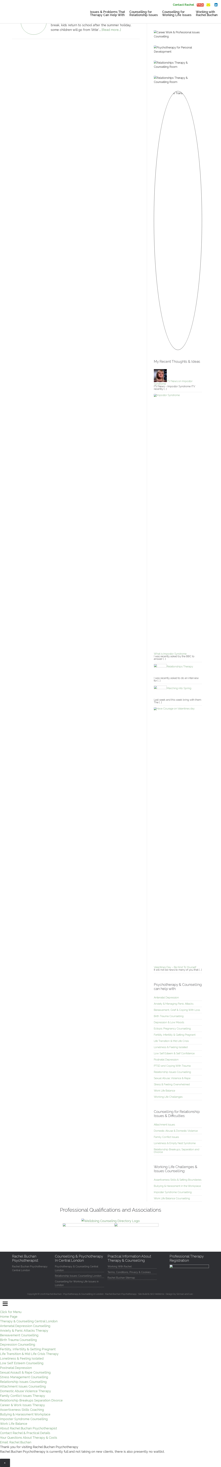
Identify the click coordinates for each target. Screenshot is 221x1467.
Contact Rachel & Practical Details (25, 1433)
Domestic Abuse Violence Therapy (25, 1391)
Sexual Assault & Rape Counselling (25, 1372)
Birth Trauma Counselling (169, 1016)
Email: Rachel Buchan (15, 1442)
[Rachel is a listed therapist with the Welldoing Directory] (110, 1221)
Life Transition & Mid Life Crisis (171, 1041)
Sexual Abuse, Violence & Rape (172, 1078)
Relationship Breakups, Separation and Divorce (176, 1151)
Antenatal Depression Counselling (25, 1326)
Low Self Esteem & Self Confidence (174, 1053)
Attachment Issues (164, 1124)
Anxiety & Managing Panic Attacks (173, 1003)
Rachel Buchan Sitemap (121, 1277)
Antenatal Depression (166, 997)
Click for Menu (10, 1312)
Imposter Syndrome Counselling (173, 1192)
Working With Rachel (120, 1266)
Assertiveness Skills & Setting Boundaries (177, 1179)
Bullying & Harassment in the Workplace (177, 1186)
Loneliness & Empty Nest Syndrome (175, 1143)
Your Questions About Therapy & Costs (28, 1437)
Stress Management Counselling (24, 1377)
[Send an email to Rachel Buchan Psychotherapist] (208, 4)
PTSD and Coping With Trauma (172, 1065)
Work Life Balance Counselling (172, 1198)
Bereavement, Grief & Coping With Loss (177, 1010)
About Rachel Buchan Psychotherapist (28, 1428)
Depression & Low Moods (169, 1022)
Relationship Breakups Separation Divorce (31, 1400)
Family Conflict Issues (166, 1137)
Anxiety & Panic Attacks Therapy (24, 1330)
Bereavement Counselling (19, 1335)
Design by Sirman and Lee (179, 1294)
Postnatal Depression (166, 1059)
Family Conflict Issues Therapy (22, 1396)
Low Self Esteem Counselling (21, 1363)
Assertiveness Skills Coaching (22, 1409)
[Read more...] (111, 30)
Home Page (8, 1316)
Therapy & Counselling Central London (28, 1321)
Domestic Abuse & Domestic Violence (176, 1130)
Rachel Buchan (26, 15)
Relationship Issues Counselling (172, 1072)
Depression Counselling (17, 1344)
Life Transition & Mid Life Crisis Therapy (29, 1354)
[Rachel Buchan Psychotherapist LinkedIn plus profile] (216, 4)
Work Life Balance (164, 1090)
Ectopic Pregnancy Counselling (172, 1028)
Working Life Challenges (168, 1096)
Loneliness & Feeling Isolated (171, 1047)
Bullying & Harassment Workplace (25, 1414)
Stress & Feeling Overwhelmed (172, 1084)
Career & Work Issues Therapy (22, 1405)
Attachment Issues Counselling (23, 1386)
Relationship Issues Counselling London (78, 1275)
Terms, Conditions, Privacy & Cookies (129, 1272)
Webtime (159, 1294)
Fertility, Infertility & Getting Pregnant (174, 1034)
